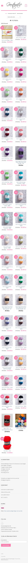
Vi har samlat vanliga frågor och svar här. (13, 511)
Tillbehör (3, 556)
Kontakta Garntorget (7, 489)
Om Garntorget (5, 494)
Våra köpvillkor (5, 492)
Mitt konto (4, 497)
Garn (2, 553)
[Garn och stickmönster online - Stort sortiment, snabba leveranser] (14, 5)
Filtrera (15, 20)
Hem (6, 13)
